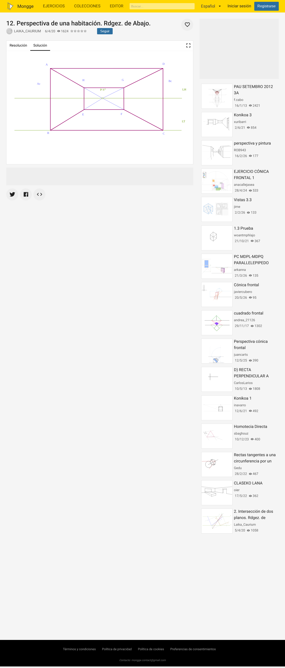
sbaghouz (241, 433)
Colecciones (87, 6)
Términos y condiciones (79, 649)
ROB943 (240, 150)
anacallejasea (244, 185)
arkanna (240, 270)
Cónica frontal (246, 285)
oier (237, 490)
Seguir (105, 31)
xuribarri (240, 122)
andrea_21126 (244, 320)
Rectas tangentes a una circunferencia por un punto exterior (255, 461)
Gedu (238, 468)
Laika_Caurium (27, 31)
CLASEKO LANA (248, 483)
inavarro (240, 405)
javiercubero (243, 292)
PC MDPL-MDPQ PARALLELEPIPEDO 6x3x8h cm (251, 263)
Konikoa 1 (243, 398)
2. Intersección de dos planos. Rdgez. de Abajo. (253, 517)
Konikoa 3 (243, 115)
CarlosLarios (243, 383)
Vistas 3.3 (243, 200)
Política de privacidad (117, 649)
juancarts (241, 355)
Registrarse (266, 6)
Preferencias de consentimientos (193, 649)
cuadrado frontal (248, 313)
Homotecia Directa (250, 426)
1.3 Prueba (243, 228)
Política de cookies (151, 649)
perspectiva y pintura (252, 143)
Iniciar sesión (239, 6)
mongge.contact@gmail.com (148, 660)
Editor (116, 6)
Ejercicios (54, 6)
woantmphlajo (244, 235)
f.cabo (238, 100)
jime (237, 207)
